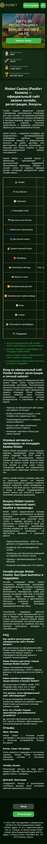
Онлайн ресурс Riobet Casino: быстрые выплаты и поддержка (25, 362)
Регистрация (31, 5)
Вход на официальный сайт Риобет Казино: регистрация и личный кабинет (24, 344)
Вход (23, 806)
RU (43, 5)
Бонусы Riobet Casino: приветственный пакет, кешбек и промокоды (25, 356)
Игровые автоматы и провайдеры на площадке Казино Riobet (24, 350)
